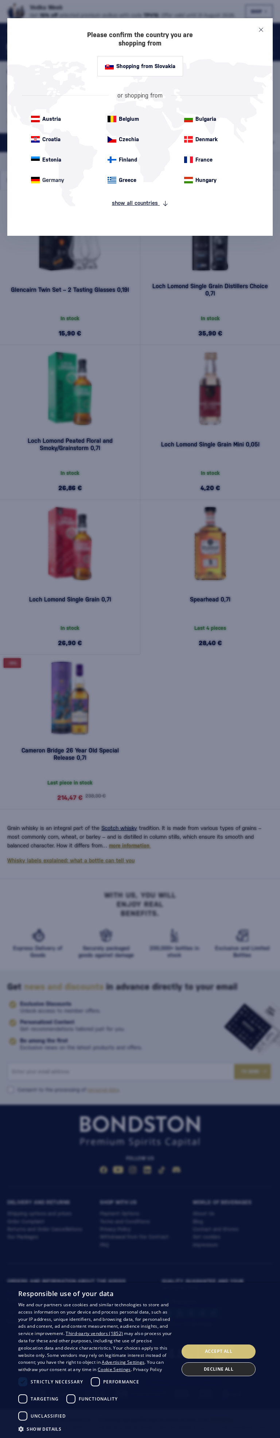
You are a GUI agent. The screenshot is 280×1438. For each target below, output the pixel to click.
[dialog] (140, 1360)
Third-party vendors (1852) (94, 1333)
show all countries (136, 203)
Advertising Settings (123, 1362)
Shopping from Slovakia (145, 66)
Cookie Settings (114, 1369)
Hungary (206, 180)
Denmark (206, 139)
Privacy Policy (147, 1369)
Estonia (51, 159)
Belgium (129, 119)
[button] (96, 1429)
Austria (51, 119)
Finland (128, 159)
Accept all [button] (218, 1351)
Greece (127, 180)
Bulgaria (205, 119)
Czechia (129, 139)
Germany (53, 180)
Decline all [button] (218, 1369)
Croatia (51, 139)
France (204, 159)
